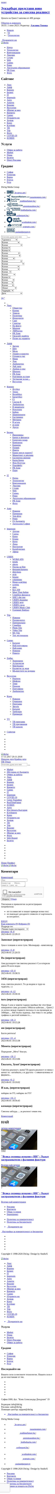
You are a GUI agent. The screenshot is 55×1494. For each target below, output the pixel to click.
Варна (10, 177)
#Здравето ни (13, 118)
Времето (11, 113)
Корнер (10, 782)
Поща (9, 155)
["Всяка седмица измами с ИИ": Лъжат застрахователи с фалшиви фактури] (19, 1149)
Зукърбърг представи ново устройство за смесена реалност (25, 10)
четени (4, 1128)
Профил (11, 863)
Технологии (13, 35)
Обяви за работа (14, 150)
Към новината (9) (9, 924)
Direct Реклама (14, 160)
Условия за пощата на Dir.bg (20, 1486)
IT (9, 33)
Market (10, 152)
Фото (9, 73)
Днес (9, 777)
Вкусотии (11, 107)
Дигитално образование (18, 68)
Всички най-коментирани (13, 1202)
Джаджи (11, 55)
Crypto (10, 57)
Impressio (11, 795)
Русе (9, 182)
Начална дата (7, 759)
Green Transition (14, 800)
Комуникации (13, 52)
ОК (2, 762)
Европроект (12, 1214)
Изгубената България (17, 810)
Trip (8, 130)
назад (3, 2)
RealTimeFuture (14, 802)
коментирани (14, 1128)
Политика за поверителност (20, 1219)
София (10, 172)
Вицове (10, 105)
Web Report (12, 838)
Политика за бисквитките (19, 1222)
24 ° (3, 298)
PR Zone (11, 70)
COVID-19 (12, 135)
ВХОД (4, 921)
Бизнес (10, 785)
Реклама (11, 1207)
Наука (10, 47)
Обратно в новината (11, 23)
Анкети (10, 102)
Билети (10, 157)
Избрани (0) (24, 924)
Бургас (10, 180)
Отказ (8, 762)
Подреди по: (7, 926)
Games (10, 115)
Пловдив (11, 174)
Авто (9, 100)
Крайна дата (20, 759)
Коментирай (7, 877)
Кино (9, 123)
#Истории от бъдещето (18, 772)
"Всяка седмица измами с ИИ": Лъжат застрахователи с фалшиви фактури (25, 1158)
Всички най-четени (10, 1165)
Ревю (9, 65)
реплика (5, 931)
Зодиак (10, 120)
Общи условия (14, 1212)
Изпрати (5, 899)
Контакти (11, 1209)
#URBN (10, 138)
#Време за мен (14, 110)
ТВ (8, 128)
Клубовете (12, 812)
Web (9, 60)
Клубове (11, 125)
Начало (10, 30)
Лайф (9, 779)
